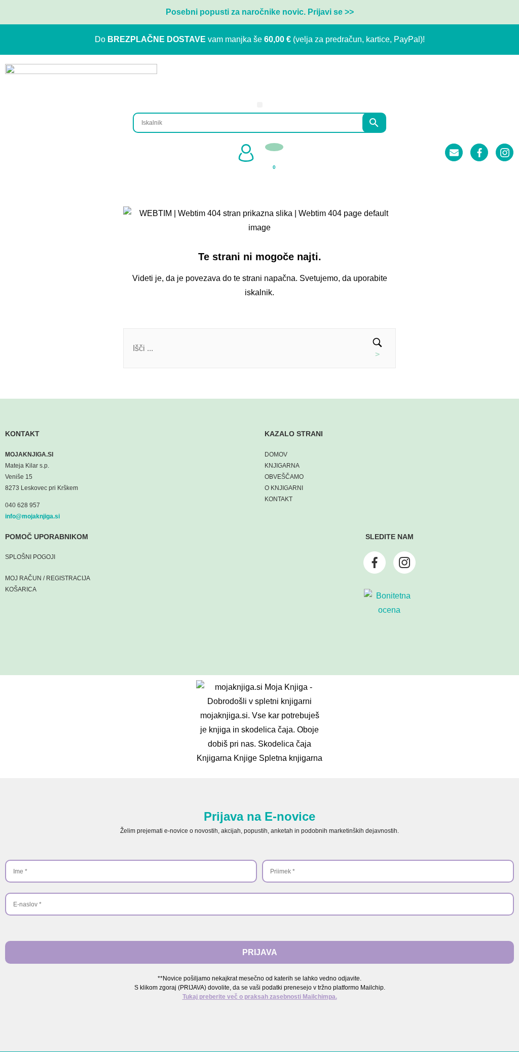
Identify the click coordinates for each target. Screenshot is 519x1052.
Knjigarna (282, 465)
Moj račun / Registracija (47, 578)
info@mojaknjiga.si (32, 516)
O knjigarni (284, 488)
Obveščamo (284, 476)
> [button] (377, 354)
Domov (276, 454)
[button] (260, 105)
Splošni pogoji (30, 556)
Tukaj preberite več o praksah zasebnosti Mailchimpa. (259, 996)
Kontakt (278, 499)
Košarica (20, 589)
